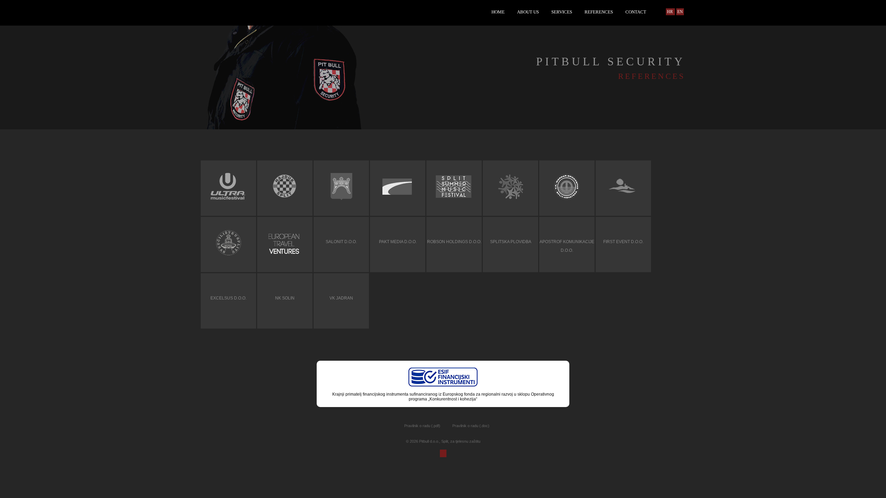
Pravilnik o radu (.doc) (470, 426)
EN (680, 11)
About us (528, 12)
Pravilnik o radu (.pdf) (422, 426)
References (599, 12)
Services (561, 12)
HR (670, 11)
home (498, 12)
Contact (635, 12)
